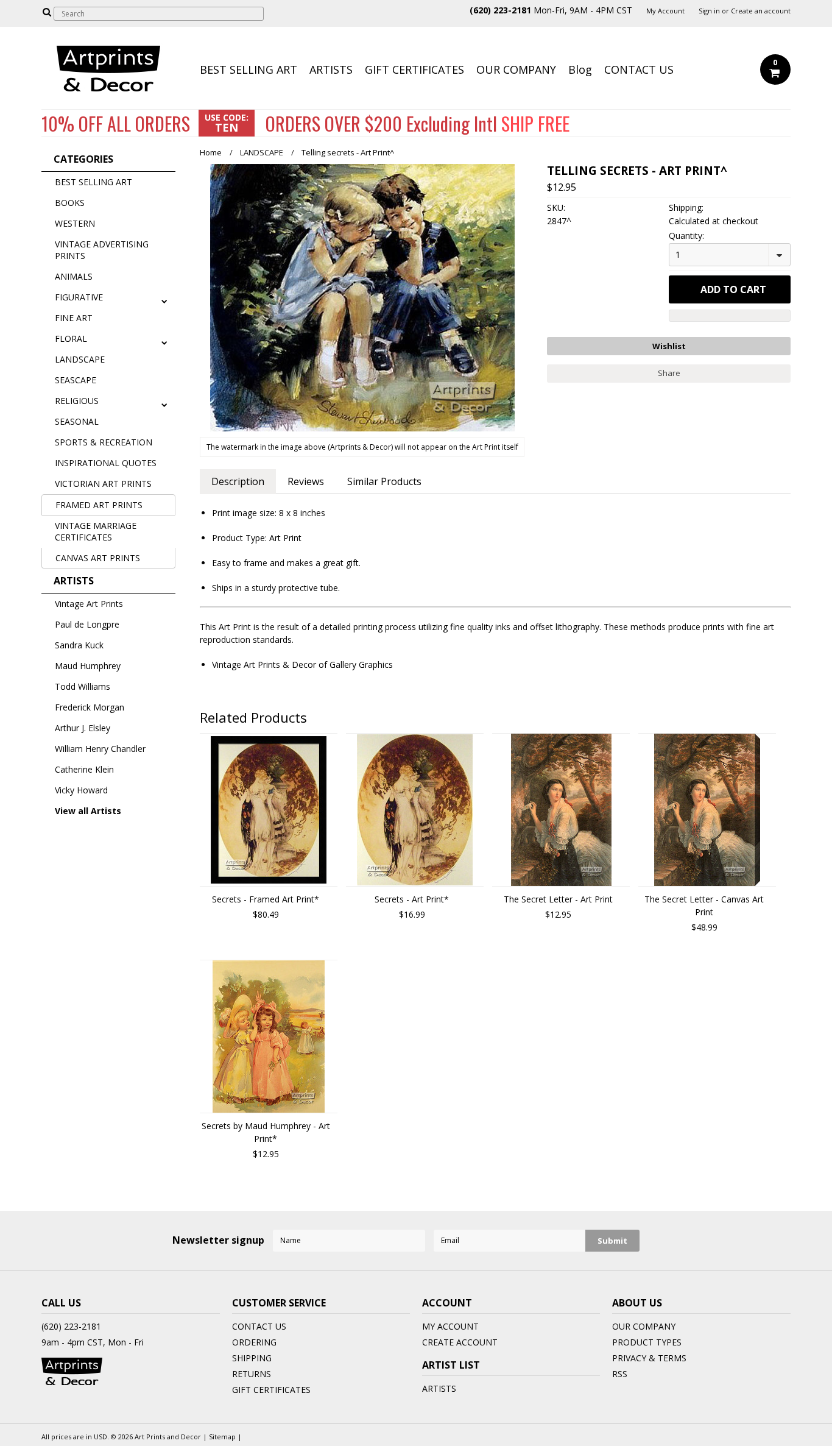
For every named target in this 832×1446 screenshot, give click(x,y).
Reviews (305, 481)
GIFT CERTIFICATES (414, 69)
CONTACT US (639, 69)
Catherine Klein (84, 769)
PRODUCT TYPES (647, 1342)
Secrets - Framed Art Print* (265, 899)
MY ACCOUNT (450, 1326)
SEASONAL (77, 421)
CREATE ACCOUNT (460, 1342)
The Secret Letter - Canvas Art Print (704, 905)
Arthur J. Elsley (82, 728)
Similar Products (384, 481)
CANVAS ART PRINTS (97, 558)
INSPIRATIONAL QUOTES (106, 463)
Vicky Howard (81, 790)
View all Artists (88, 811)
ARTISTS (331, 69)
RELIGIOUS (77, 400)
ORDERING (254, 1342)
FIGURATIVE (79, 297)
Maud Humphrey (88, 666)
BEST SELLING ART (248, 69)
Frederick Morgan (89, 707)
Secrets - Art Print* (412, 899)
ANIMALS (74, 276)
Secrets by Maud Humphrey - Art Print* (266, 1132)
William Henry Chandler (100, 748)
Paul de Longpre (87, 624)
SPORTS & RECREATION (103, 442)
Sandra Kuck (79, 645)
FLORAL (71, 338)
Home (211, 152)
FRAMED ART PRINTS (99, 505)
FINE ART (74, 318)
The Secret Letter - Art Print (558, 899)
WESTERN (75, 223)
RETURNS (251, 1374)
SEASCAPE (75, 380)
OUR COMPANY (516, 69)
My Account (665, 11)
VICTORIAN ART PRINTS (103, 483)
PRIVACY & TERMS (649, 1358)
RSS (619, 1374)
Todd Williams (82, 686)
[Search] (46, 11)
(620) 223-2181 (71, 1326)
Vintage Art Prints (89, 603)
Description (237, 481)
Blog (580, 69)
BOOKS (70, 202)
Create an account (761, 11)
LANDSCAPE (80, 359)
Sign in (709, 11)
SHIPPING (252, 1358)
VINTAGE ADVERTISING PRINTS (102, 249)
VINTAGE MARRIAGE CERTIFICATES (95, 531)
